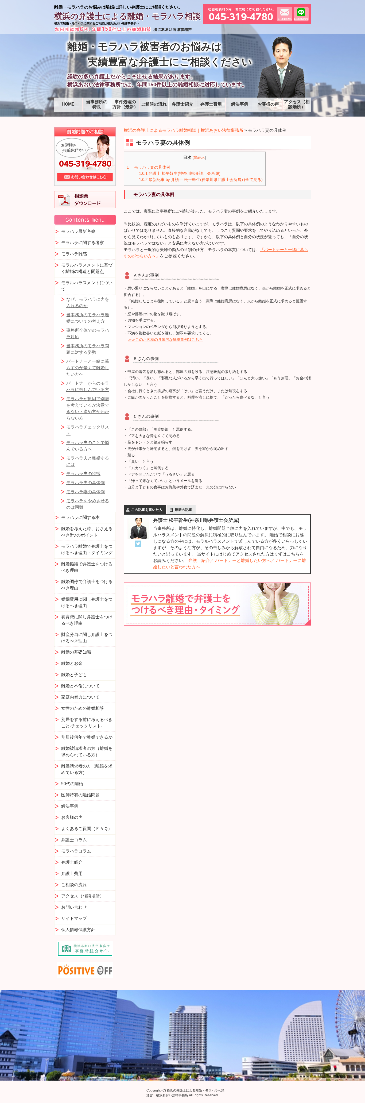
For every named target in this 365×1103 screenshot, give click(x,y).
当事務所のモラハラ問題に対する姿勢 (87, 349)
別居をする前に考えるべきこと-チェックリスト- (86, 722)
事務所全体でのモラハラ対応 (87, 333)
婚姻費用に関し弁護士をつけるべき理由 (86, 602)
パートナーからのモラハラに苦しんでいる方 (87, 386)
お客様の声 (268, 104)
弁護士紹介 (182, 104)
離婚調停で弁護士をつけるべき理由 (86, 584)
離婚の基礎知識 (76, 652)
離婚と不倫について (80, 686)
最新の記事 (183, 510)
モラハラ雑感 (74, 254)
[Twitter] (138, 544)
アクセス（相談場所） (297, 104)
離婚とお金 (72, 663)
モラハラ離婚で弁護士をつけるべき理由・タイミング (86, 549)
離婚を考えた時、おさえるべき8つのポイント (86, 531)
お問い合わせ (74, 907)
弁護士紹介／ (201, 560)
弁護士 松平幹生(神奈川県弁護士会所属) (179, 173)
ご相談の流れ (154, 104)
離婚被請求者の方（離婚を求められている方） (86, 751)
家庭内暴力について (80, 697)
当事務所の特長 (96, 104)
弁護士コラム (74, 840)
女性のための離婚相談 (82, 708)
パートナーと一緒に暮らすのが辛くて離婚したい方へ (87, 367)
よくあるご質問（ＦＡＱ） (86, 828)
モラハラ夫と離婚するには (87, 461)
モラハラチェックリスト (87, 430)
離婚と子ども (74, 674)
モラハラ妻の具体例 (148, 167)
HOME (68, 104)
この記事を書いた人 (146, 510)
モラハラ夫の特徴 (83, 473)
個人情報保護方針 (78, 929)
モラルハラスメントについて (86, 285)
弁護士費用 (211, 104)
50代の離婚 (72, 783)
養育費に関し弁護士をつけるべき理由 (86, 620)
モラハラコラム (76, 851)
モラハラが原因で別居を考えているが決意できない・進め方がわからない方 (87, 408)
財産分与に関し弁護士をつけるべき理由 (86, 637)
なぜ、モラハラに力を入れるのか (87, 302)
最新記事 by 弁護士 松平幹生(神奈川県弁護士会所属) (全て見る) (201, 179)
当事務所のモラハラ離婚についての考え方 (87, 318)
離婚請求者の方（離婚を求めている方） (86, 769)
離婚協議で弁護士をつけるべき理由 (86, 567)
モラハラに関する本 (80, 517)
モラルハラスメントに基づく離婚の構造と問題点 (86, 268)
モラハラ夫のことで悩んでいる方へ (87, 445)
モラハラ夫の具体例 (85, 482)
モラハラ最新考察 (78, 231)
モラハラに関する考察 (82, 242)
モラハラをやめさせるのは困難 (87, 504)
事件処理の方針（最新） (125, 104)
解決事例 (239, 104)
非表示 (199, 158)
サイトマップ (74, 918)
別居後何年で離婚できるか (86, 737)
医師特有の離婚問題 (80, 795)
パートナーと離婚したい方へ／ (245, 560)
